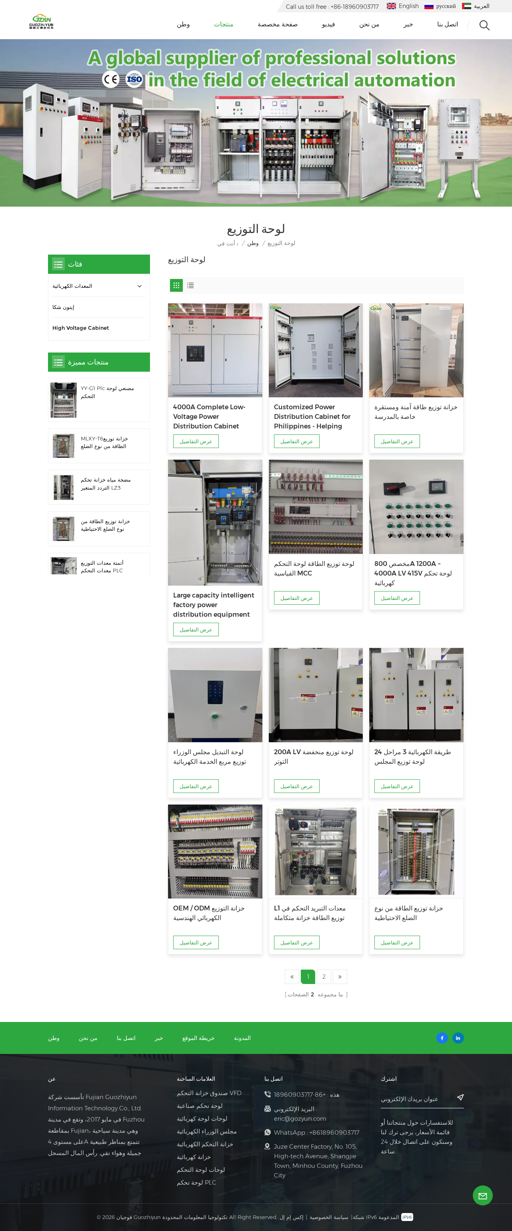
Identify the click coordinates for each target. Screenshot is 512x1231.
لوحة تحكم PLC (196, 1182)
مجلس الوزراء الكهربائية (207, 1131)
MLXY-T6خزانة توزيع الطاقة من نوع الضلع (104, 442)
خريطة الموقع (198, 1038)
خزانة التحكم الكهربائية (205, 1144)
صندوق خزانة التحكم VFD (209, 1093)
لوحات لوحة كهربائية (202, 1118)
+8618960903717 (334, 1132)
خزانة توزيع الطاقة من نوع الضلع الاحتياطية (408, 913)
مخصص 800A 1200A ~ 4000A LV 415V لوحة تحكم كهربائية (413, 573)
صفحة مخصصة (278, 24)
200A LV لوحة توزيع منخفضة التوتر (314, 756)
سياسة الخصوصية (329, 1217)
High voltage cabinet (80, 328)
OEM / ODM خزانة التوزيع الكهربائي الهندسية (209, 913)
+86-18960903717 (300, 1094)
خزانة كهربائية (194, 1157)
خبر (408, 24)
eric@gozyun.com (300, 1118)
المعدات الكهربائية (72, 286)
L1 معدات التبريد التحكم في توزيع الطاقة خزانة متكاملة (310, 913)
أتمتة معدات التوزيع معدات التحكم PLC (102, 567)
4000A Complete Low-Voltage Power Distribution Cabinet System (209, 417)
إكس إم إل (292, 1217)
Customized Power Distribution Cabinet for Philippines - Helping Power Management (312, 417)
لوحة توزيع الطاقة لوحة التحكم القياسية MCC (314, 568)
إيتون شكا (63, 307)
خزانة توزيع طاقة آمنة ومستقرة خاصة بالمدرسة (416, 411)
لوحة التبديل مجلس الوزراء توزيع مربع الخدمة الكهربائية (209, 756)
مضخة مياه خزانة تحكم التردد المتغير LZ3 (106, 483)
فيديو (328, 24)
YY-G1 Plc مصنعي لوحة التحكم (107, 392)
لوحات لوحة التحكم (201, 1170)
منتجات (224, 24)
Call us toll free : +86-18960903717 (332, 6)
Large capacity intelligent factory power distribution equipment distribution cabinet (213, 605)
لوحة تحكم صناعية (200, 1106)
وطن (183, 24)
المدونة (242, 1038)
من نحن (369, 24)
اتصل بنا (447, 24)
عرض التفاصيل (196, 441)
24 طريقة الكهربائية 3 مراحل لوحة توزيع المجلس (412, 756)
